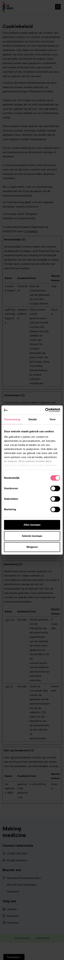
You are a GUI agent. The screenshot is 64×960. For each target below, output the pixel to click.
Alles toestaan (32, 524)
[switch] (55, 488)
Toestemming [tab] (12, 419)
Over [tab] (52, 419)
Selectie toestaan (32, 535)
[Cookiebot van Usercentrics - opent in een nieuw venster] (45, 410)
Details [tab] (33, 419)
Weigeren (32, 546)
